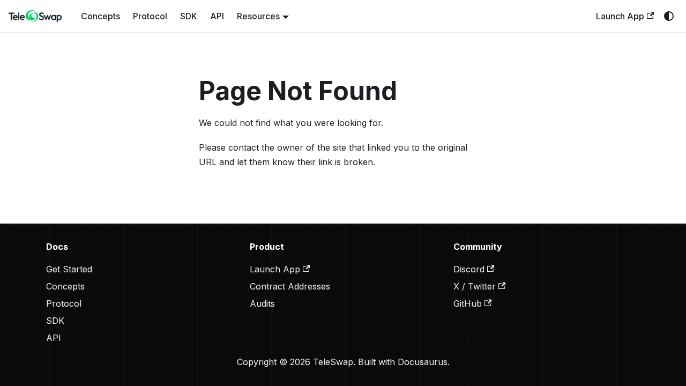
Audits (262, 303)
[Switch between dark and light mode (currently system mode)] (668, 16)
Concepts (100, 16)
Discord (468, 269)
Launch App (620, 16)
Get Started (69, 269)
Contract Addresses (290, 286)
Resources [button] (258, 16)
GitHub (467, 303)
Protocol (150, 16)
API (217, 16)
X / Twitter (474, 286)
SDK (188, 16)
